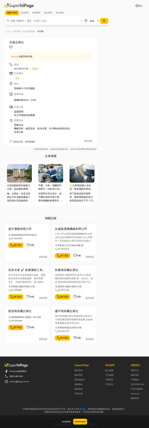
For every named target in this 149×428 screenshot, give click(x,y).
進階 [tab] (36, 12)
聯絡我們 (78, 389)
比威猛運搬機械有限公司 (71, 229)
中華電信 (135, 379)
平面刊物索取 (137, 389)
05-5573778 (26, 68)
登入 (138, 6)
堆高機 (40, 31)
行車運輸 (16, 31)
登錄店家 (78, 393)
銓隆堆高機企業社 (66, 270)
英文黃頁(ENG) (137, 384)
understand (80, 421)
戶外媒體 (109, 375)
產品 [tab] (48, 12)
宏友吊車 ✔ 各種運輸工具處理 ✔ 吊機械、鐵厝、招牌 (26, 270)
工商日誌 (109, 384)
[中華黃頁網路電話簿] (19, 5)
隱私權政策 (79, 379)
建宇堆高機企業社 (66, 311)
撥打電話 (16, 245)
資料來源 (88, 140)
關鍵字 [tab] (12, 12)
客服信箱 (82, 409)
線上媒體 (109, 370)
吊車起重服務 (29, 31)
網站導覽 (78, 375)
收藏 (30, 245)
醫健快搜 (135, 398)
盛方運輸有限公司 (20, 229)
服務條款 (78, 384)
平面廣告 (109, 379)
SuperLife (135, 393)
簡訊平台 (135, 370)
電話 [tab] (25, 12)
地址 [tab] (60, 12)
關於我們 (78, 370)
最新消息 (135, 375)
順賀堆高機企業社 (20, 311)
